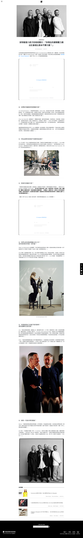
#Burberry (51, 515)
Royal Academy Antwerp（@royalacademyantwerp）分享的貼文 (41, 97)
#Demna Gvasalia (48, 496)
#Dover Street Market (55, 496)
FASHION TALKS (41, 39)
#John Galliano (56, 515)
